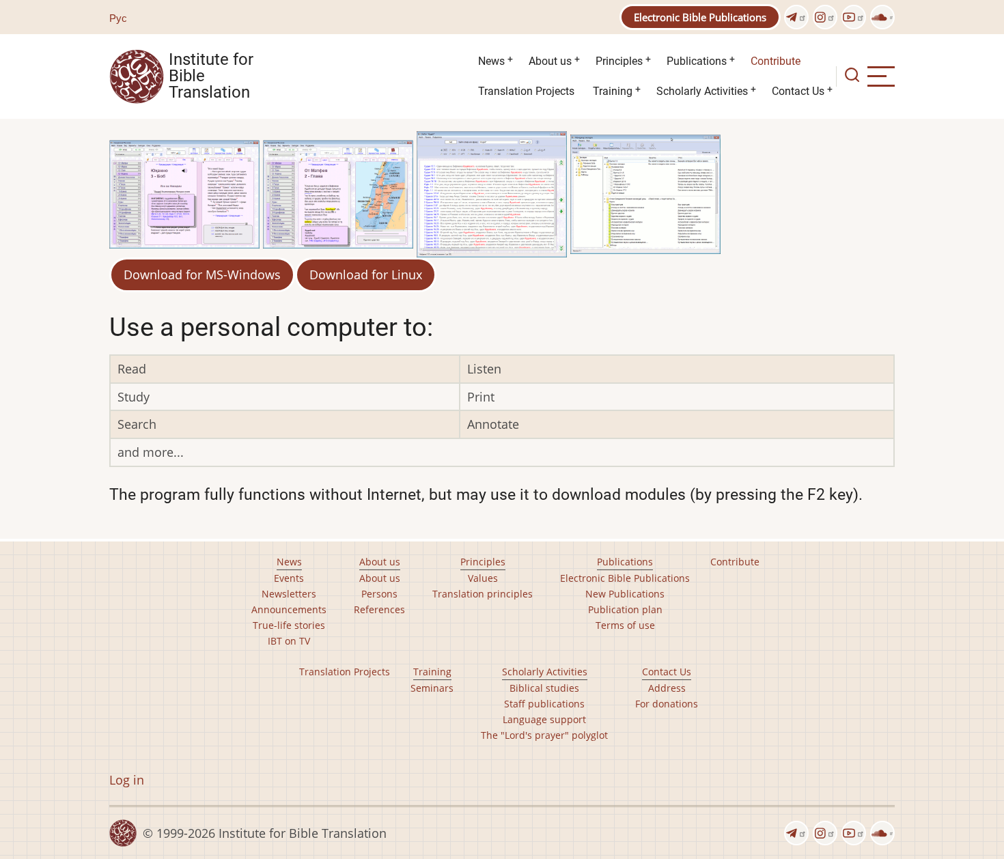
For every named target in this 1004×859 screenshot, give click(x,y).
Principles (619, 61)
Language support (544, 719)
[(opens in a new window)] (796, 17)
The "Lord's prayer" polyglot (544, 735)
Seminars (432, 687)
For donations (666, 703)
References (379, 609)
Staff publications (544, 703)
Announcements (288, 609)
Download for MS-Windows (202, 274)
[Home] (136, 75)
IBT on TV (289, 640)
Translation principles (482, 593)
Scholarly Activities (702, 91)
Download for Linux (365, 274)
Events (289, 578)
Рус (118, 18)
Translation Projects (526, 91)
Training (612, 91)
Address (667, 687)
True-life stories (289, 625)
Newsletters (289, 593)
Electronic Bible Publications (700, 17)
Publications (697, 61)
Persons (379, 593)
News (491, 61)
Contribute (775, 61)
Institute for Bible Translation (211, 76)
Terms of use (625, 625)
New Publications (625, 593)
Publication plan (625, 609)
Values (483, 578)
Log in (126, 780)
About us (550, 61)
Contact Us (798, 91)
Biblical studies (544, 687)
